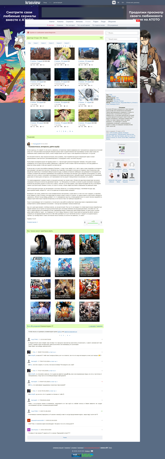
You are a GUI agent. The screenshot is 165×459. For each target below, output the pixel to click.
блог (110, 447)
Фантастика (130, 134)
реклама (80, 447)
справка (74, 447)
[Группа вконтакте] (114, 4)
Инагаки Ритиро (119, 101)
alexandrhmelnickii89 (37, 420)
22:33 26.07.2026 (45, 339)
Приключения (122, 134)
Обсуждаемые (112, 25)
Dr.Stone (112, 137)
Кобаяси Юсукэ (115, 102)
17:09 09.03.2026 (45, 400)
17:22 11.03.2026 (43, 370)
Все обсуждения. (33, 326)
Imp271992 (34, 339)
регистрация (58, 2)
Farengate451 (36, 144)
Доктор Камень (119, 136)
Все (30, 43)
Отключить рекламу (132, 2)
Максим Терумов (125, 181)
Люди (103, 21)
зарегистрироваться (70, 331)
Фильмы (79, 21)
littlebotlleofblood (111, 181)
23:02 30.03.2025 (46, 429)
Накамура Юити (115, 104)
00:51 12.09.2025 (45, 411)
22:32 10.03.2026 (43, 391)
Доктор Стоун (129, 136)
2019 (110, 95)
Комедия (125, 133)
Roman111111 (118, 170)
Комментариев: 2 (32, 222)
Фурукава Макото (126, 102)
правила (67, 447)
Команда (122, 144)
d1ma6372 (132, 180)
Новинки (60, 25)
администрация (58, 447)
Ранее (65, 437)
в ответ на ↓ (52, 352)
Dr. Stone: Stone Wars (122, 137)
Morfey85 (32, 355)
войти (60, 331)
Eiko (33, 352)
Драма (120, 133)
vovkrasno (132, 169)
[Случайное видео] (118, 2)
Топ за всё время (83, 25)
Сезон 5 (66, 43)
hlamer (52, 21)
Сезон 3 (51, 43)
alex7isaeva (34, 429)
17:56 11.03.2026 (45, 361)
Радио (95, 21)
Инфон (87, 451)
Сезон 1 (36, 43)
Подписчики (122, 160)
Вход (45, 2)
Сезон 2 (43, 43)
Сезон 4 (59, 43)
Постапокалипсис (111, 134)
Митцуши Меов (118, 181)
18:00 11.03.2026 (43, 352)
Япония (113, 96)
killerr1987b (111, 170)
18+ (123, 2)
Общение (112, 21)
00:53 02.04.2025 (51, 420)
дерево (100, 326)
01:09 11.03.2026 (45, 381)
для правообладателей (91, 447)
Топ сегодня (70, 25)
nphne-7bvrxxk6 (125, 170)
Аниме (88, 21)
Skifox (121, 153)
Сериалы (69, 21)
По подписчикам (98, 25)
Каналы (60, 21)
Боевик (115, 133)
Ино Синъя (116, 99)
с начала (92, 326)
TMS (117, 98)
